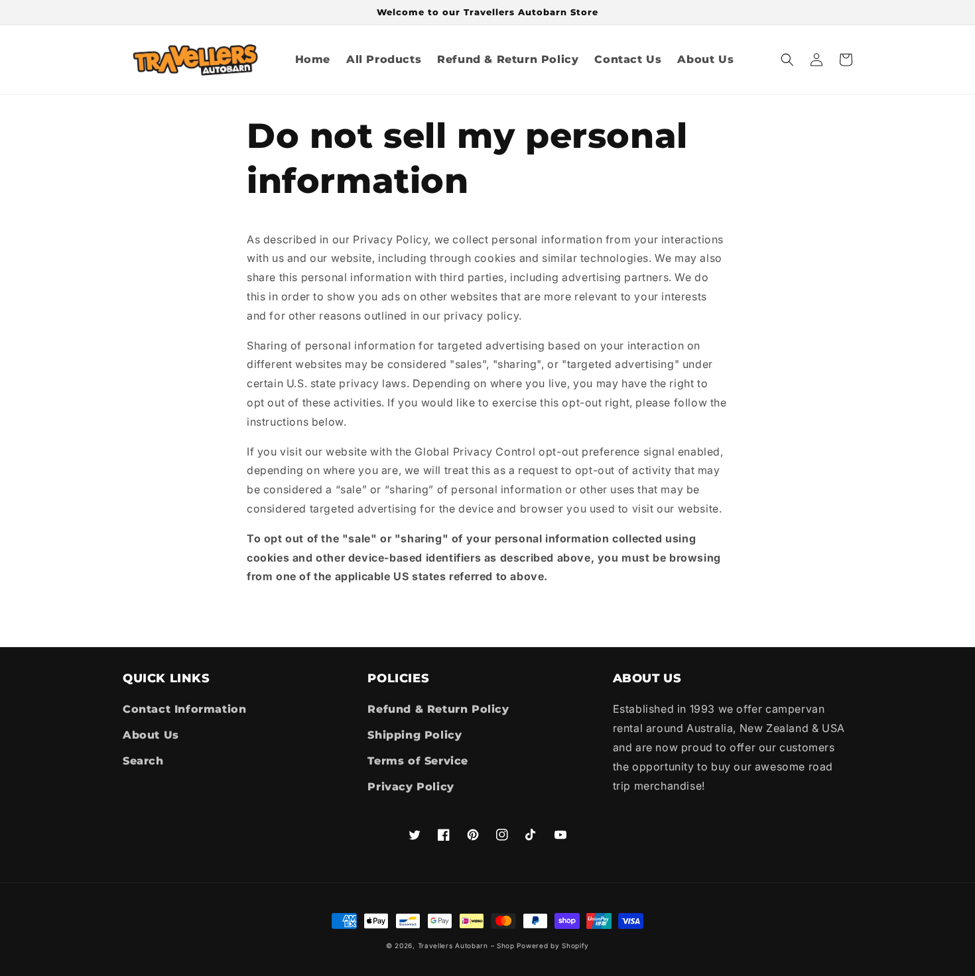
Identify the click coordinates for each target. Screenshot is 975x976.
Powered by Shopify (553, 945)
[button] (787, 59)
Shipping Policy (414, 735)
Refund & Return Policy (438, 709)
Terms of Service (417, 761)
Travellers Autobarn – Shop (466, 945)
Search (143, 761)
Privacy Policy (410, 786)
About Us (151, 735)
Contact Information (184, 709)
